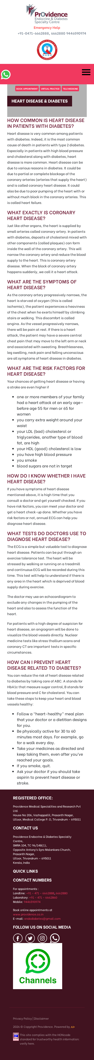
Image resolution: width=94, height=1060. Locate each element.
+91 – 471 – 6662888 (40, 893)
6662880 (58, 33)
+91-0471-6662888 (33, 33)
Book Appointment (27, 88)
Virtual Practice (50, 88)
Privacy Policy (22, 1018)
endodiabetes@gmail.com (42, 918)
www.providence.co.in (28, 914)
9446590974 (76, 33)
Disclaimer (41, 1018)
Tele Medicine (70, 88)
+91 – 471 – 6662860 (43, 897)
